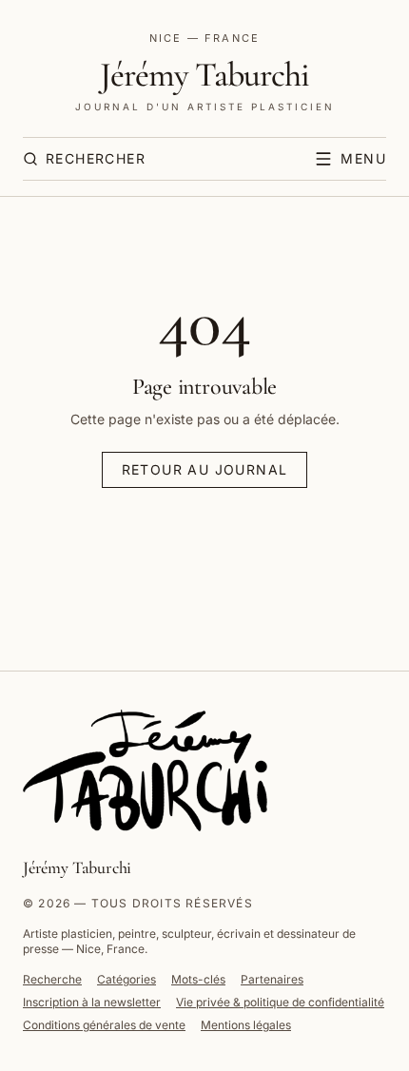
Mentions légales (246, 1025)
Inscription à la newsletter (92, 1002)
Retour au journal (205, 469)
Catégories (126, 979)
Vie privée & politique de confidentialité (280, 1002)
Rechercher (96, 158)
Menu (363, 158)
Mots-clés (198, 979)
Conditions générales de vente (104, 1025)
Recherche (52, 979)
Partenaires (272, 979)
